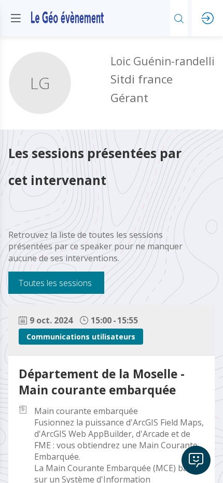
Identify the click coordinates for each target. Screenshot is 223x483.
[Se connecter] (207, 18)
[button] (15, 18)
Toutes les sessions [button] (55, 283)
